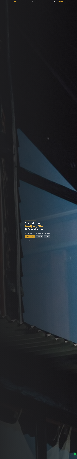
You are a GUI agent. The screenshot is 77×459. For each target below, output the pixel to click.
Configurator (31, 1)
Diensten (27, 1)
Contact (46, 1)
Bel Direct (47, 236)
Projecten (36, 1)
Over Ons (39, 1)
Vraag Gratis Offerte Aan (29, 236)
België (43, 1)
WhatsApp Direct (40, 236)
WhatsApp (55, 1)
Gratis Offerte (60, 1)
